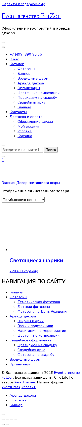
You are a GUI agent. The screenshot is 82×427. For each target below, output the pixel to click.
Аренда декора (31, 83)
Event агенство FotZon (31, 16)
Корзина (25, 136)
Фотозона (18, 400)
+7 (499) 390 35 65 (26, 54)
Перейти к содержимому (23, 4)
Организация (29, 88)
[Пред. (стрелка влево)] (3, 424)
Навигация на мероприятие (42, 330)
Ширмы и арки (31, 321)
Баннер (24, 73)
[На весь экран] (7, 419)
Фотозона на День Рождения (43, 311)
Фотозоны (26, 68)
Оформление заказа (35, 121)
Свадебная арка (31, 102)
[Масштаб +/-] (3, 419)
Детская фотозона (34, 306)
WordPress (11, 387)
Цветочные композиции (39, 92)
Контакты (18, 112)
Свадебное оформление (31, 340)
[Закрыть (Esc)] (15, 419)
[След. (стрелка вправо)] (7, 424)
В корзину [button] (29, 271)
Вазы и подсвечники (35, 325)
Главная (24, 107)
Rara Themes (24, 382)
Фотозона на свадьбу (36, 354)
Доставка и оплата (26, 116)
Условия (25, 131)
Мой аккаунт (29, 126)
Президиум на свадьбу (37, 97)
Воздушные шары (33, 78)
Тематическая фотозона (39, 301)
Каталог (17, 64)
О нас (14, 59)
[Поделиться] (11, 419)
